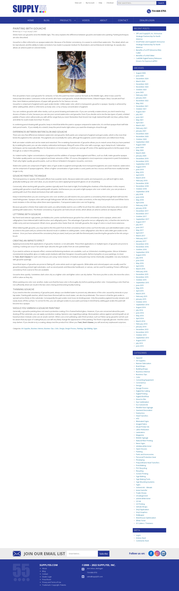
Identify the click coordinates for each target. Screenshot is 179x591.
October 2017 (141, 216)
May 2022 (139, 103)
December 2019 (142, 158)
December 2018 (142, 183)
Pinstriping (140, 460)
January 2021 (141, 131)
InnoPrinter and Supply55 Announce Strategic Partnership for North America (150, 44)
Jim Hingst (23, 31)
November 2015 (142, 277)
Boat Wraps (140, 366)
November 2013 (142, 332)
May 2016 (139, 263)
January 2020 (141, 156)
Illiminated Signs (142, 421)
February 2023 (141, 95)
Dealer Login (47, 577)
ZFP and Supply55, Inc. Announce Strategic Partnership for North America (149, 36)
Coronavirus (141, 382)
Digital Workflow (142, 396)
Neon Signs (140, 443)
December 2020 (142, 133)
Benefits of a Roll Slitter (145, 55)
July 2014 (139, 310)
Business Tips (49, 328)
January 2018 (141, 208)
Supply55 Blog (39, 11)
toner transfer (141, 490)
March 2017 (140, 235)
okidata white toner (143, 446)
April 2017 (140, 233)
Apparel (139, 358)
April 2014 (140, 318)
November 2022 (142, 100)
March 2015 (140, 293)
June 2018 (140, 197)
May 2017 (139, 230)
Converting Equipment (145, 380)
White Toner (141, 520)
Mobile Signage (142, 438)
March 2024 (140, 81)
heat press (140, 413)
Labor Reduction (142, 429)
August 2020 (141, 144)
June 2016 (140, 260)
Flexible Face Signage (144, 407)
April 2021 (140, 122)
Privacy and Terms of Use (51, 582)
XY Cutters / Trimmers (144, 523)
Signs (95, 328)
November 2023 (142, 87)
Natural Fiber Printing (144, 440)
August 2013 (141, 340)
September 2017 (142, 219)
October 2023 (141, 89)
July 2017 (139, 224)
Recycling (139, 471)
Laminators (140, 432)
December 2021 (142, 106)
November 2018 (142, 186)
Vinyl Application (142, 509)
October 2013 (141, 335)
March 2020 (140, 153)
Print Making (141, 465)
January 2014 (141, 326)
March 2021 (140, 125)
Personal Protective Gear (146, 457)
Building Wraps (142, 369)
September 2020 (142, 142)
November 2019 (142, 161)
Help (100, 3)
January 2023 (141, 98)
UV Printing (140, 504)
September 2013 (142, 337)
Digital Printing (141, 394)
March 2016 (140, 269)
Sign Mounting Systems (145, 482)
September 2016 (142, 252)
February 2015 (141, 296)
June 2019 (140, 169)
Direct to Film (141, 399)
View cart (78, 3)
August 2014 (141, 307)
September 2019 (142, 164)
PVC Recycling (141, 468)
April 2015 (140, 291)
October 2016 (141, 249)
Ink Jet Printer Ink (142, 427)
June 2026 (140, 76)
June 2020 (140, 147)
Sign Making (88, 328)
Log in (138, 535)
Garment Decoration (144, 410)
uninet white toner (143, 498)
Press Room (46, 579)
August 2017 (141, 222)
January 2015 (141, 299)
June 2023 (140, 92)
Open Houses (141, 449)
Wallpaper (140, 515)
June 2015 (140, 285)
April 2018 (140, 202)
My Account (90, 3)
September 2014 (142, 304)
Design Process (70, 328)
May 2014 (139, 315)
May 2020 (139, 150)
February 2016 (141, 271)
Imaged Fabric (141, 424)
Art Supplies (25, 328)
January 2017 (141, 241)
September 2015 (142, 282)
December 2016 (142, 244)
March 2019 (140, 178)
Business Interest (37, 328)
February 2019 (141, 180)
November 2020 (142, 136)
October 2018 (141, 189)
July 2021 (139, 114)
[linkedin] (163, 555)
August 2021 (141, 111)
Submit (103, 554)
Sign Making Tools (143, 479)
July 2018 (139, 194)
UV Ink (138, 501)
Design (61, 328)
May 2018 (139, 200)
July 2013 (139, 343)
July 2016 (139, 258)
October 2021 (141, 109)
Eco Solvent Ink (142, 405)
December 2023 (142, 84)
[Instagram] (157, 555)
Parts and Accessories (145, 454)
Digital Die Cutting (143, 391)
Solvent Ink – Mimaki (144, 487)
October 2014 (141, 302)
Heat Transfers (142, 416)
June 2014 (140, 313)
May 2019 (139, 172)
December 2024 (142, 78)
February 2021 (141, 128)
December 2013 (142, 329)
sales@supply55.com (95, 577)
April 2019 (140, 175)
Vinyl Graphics (141, 512)
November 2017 (142, 213)
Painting (80, 328)
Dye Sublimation (142, 402)
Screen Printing (142, 473)
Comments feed (142, 541)
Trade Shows (141, 493)
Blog (44, 571)
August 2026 (141, 73)
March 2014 (140, 321)
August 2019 (141, 167)
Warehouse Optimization (146, 518)
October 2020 (141, 139)
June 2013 (140, 346)
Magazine (140, 435)
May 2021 (139, 120)
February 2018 (141, 205)
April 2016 (140, 266)
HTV (137, 418)
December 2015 (142, 274)
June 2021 (140, 117)
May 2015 (139, 288)
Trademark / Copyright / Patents (54, 585)
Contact (45, 574)
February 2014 (141, 324)
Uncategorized (142, 496)
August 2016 (141, 255)
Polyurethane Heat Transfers (147, 462)
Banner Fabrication (143, 363)
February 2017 (141, 238)
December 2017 (142, 211)
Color (57, 328)
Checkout (110, 3)
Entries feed (141, 538)
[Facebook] (151, 555)
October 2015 (141, 280)
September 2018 (142, 191)
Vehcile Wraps (141, 507)
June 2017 (140, 227)
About (44, 568)
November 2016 (142, 246)
